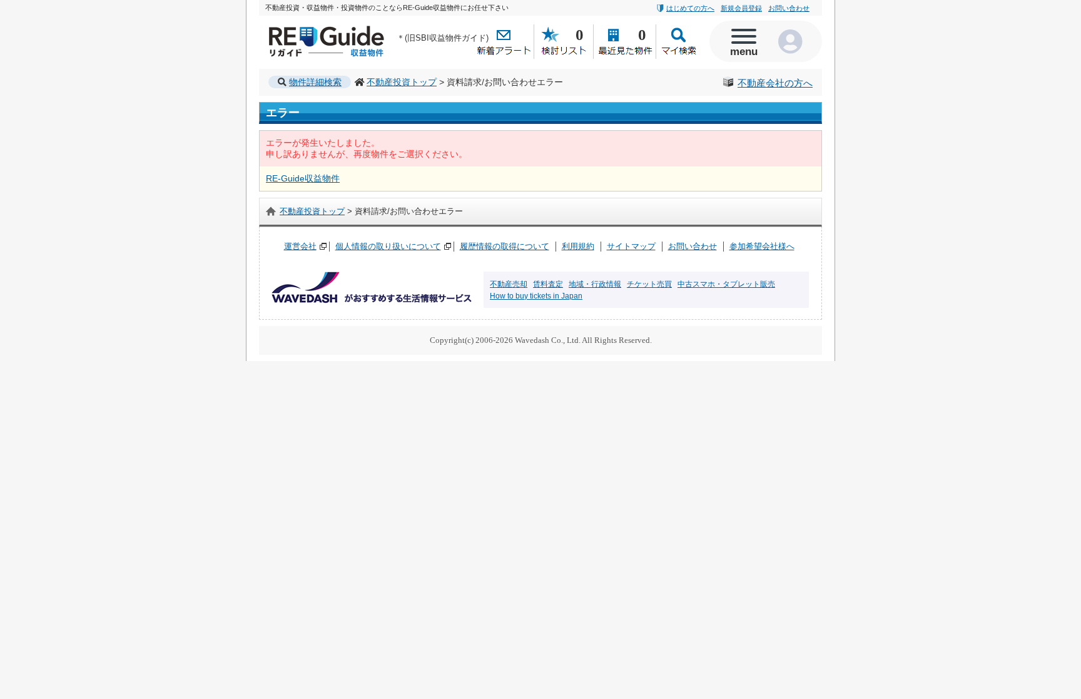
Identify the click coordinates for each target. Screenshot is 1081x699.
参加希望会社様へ (761, 246)
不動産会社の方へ (775, 83)
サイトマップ (631, 246)
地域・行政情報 (595, 284)
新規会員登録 (741, 8)
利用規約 (578, 246)
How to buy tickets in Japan (536, 296)
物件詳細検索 (315, 82)
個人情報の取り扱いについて (388, 246)
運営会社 (300, 246)
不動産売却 (508, 284)
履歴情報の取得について (504, 246)
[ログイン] (794, 41)
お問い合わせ (788, 8)
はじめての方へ (690, 8)
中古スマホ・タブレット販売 (726, 284)
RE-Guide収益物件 (303, 28)
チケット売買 (649, 284)
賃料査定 (548, 284)
